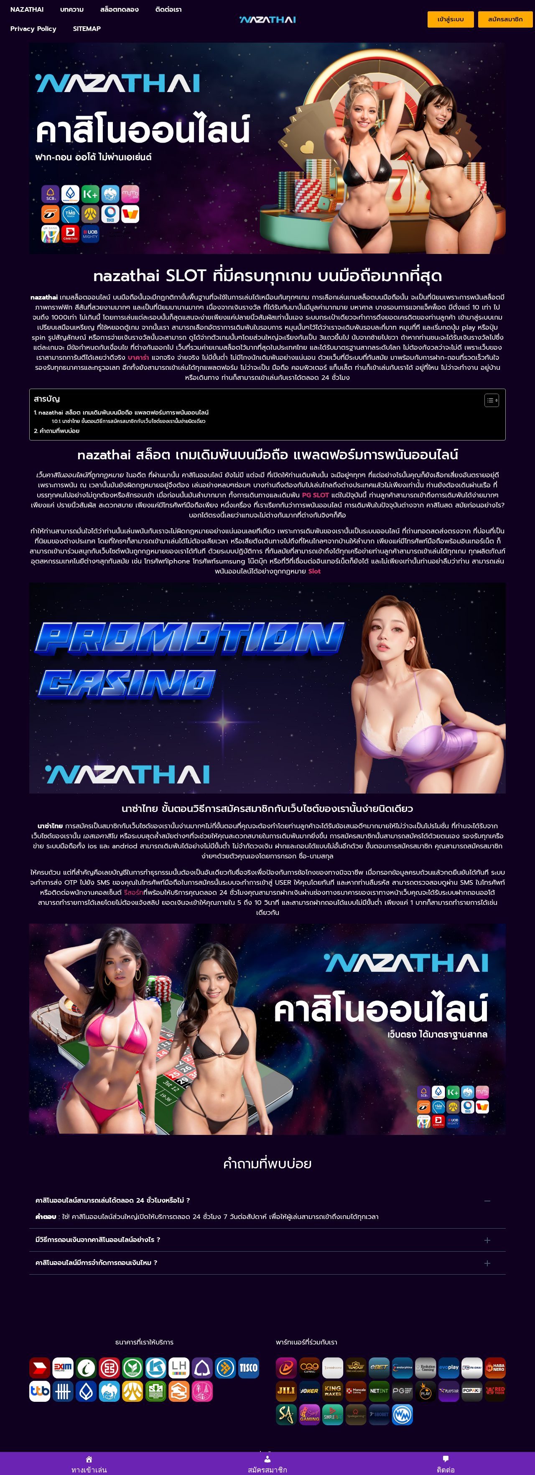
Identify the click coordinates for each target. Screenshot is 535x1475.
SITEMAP (87, 29)
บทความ (72, 10)
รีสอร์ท (133, 893)
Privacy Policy (33, 29)
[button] (267, 1200)
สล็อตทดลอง (119, 10)
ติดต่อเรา (168, 10)
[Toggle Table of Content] (487, 400)
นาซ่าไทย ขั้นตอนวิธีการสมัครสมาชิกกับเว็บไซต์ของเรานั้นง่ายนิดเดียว (133, 421)
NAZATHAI (26, 10)
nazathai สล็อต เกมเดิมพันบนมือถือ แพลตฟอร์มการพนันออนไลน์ (123, 412)
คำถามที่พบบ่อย (59, 430)
